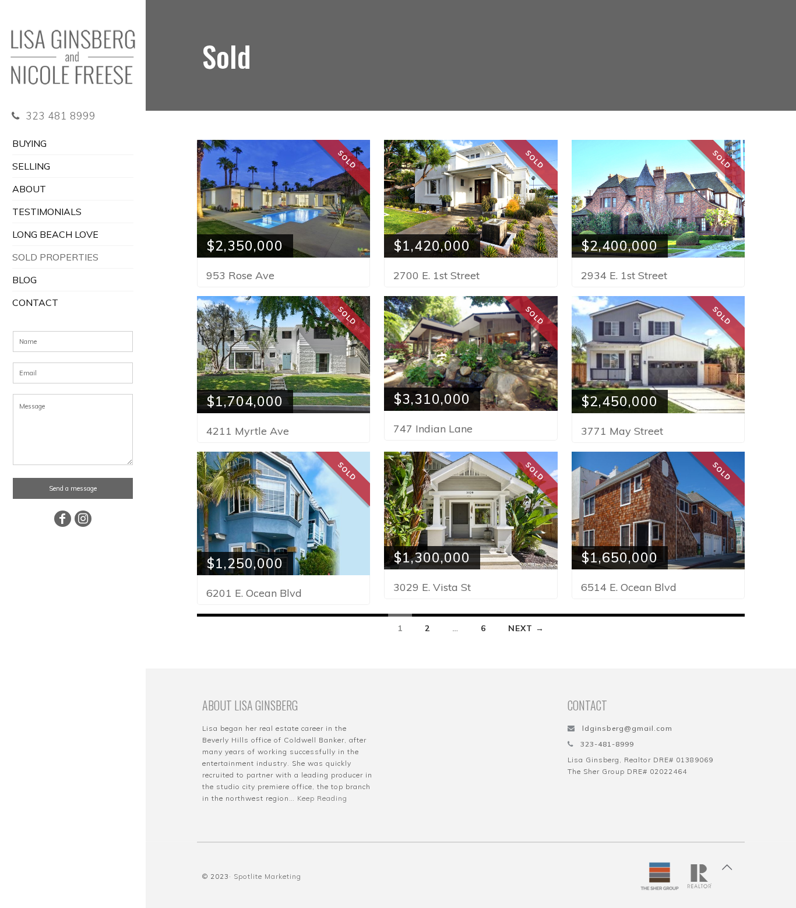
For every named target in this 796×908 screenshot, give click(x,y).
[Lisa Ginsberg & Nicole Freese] (73, 49)
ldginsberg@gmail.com (627, 728)
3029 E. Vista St (432, 587)
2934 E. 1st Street (624, 275)
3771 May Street (622, 431)
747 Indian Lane (433, 428)
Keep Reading (322, 798)
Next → (526, 628)
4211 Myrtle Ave (247, 431)
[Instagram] (83, 518)
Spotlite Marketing (267, 876)
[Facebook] (63, 518)
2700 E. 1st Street (436, 275)
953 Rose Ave (240, 275)
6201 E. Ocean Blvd (254, 593)
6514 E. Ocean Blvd (629, 587)
